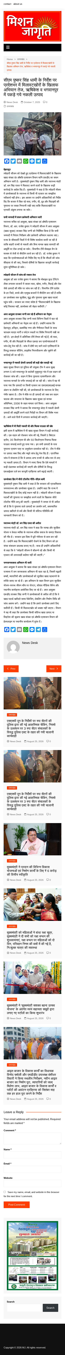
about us (17, 4)
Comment (10, 1130)
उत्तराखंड (10, 106)
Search (11, 1301)
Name (8, 1149)
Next (52, 668)
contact (7, 4)
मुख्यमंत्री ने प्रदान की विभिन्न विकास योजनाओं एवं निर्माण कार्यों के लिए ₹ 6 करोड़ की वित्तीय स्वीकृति (31, 870)
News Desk (12, 102)
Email (7, 1163)
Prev (13, 668)
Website (8, 1178)
